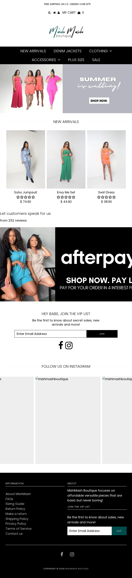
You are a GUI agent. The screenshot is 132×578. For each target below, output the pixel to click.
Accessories (44, 59)
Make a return (16, 514)
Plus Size (76, 59)
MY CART (73, 12)
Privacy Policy (16, 523)
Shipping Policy (17, 519)
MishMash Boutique (77, 568)
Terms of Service (18, 528)
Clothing (98, 51)
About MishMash (18, 494)
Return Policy (15, 509)
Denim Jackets (67, 51)
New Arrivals (33, 51)
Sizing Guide (15, 504)
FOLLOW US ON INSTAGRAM (66, 366)
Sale (96, 59)
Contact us (14, 533)
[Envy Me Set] (66, 159)
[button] (25, 197)
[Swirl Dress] (106, 159)
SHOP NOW (99, 100)
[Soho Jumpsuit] (25, 159)
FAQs (9, 499)
